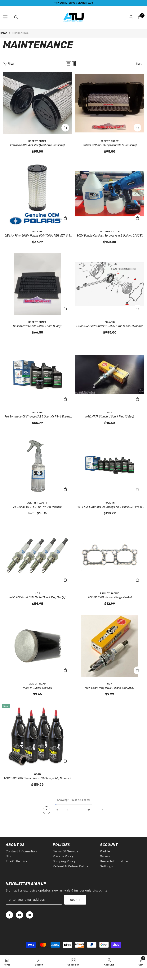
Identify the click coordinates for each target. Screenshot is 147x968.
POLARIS (37, 231)
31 (88, 810)
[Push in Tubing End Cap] (37, 646)
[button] (68, 63)
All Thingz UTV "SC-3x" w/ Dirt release (37, 507)
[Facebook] (9, 915)
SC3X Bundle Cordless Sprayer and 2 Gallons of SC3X (110, 235)
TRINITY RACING (109, 593)
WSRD (37, 774)
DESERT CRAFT (37, 141)
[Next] (102, 810)
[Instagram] (19, 915)
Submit (75, 899)
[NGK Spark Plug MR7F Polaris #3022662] (109, 646)
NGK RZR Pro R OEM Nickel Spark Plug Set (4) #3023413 (37, 598)
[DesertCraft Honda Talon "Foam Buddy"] (37, 284)
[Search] (16, 17)
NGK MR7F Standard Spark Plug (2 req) (109, 416)
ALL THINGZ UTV (110, 231)
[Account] (131, 17)
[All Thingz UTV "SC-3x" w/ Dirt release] (37, 465)
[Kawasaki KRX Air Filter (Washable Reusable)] (37, 103)
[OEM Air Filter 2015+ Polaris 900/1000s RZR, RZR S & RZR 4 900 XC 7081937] (37, 194)
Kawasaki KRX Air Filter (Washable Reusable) (37, 145)
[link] (38, 961)
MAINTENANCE (20, 33)
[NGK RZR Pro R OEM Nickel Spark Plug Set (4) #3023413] (37, 555)
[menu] (5, 17)
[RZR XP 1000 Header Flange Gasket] (109, 555)
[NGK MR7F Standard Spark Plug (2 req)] (109, 374)
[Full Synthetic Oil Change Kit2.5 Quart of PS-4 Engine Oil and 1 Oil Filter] (37, 374)
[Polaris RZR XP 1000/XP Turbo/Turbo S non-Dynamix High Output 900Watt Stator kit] (109, 284)
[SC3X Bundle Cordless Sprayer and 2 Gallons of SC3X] (109, 194)
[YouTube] (29, 915)
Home (3, 33)
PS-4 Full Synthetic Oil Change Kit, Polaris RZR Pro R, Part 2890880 (110, 507)
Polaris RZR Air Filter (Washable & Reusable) (110, 145)
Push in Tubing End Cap (37, 687)
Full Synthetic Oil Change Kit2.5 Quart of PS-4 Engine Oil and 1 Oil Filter (37, 417)
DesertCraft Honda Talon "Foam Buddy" (37, 326)
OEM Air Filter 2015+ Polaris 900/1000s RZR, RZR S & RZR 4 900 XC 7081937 (37, 236)
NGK (109, 412)
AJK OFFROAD (37, 683)
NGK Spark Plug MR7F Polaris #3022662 (109, 687)
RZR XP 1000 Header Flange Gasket (109, 597)
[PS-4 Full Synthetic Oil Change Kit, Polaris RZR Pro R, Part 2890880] (109, 465)
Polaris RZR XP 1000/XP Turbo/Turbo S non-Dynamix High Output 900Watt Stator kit (109, 326)
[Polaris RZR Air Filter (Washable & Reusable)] (109, 103)
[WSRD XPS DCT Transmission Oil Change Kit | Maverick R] (37, 736)
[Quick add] (65, 489)
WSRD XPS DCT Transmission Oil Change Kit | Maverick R (37, 779)
